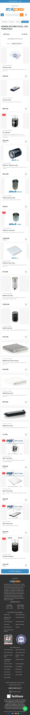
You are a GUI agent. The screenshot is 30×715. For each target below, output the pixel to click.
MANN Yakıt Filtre (7, 295)
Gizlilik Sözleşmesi (20, 617)
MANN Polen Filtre (7, 393)
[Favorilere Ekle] (26, 50)
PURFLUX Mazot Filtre (8, 198)
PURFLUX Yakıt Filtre (8, 230)
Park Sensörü (19, 672)
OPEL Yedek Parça (20, 652)
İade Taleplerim (7, 627)
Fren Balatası (19, 666)
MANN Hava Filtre (7, 425)
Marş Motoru (19, 669)
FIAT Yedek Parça (8, 652)
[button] (2, 14)
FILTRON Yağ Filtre (7, 556)
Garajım (17, 627)
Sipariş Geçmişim (20, 624)
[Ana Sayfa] (15, 9)
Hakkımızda (7, 614)
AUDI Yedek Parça (8, 649)
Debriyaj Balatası (20, 663)
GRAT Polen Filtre (7, 491)
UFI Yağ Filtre (6, 132)
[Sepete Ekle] (26, 76)
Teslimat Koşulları (8, 621)
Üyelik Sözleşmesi (20, 614)
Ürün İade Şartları (20, 621)
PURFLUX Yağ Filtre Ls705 (10, 165)
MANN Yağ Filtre (7, 328)
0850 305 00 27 (15, 688)
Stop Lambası (19, 674)
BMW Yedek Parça (20, 649)
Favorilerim (6, 624)
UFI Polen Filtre (6, 67)
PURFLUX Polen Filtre (8, 263)
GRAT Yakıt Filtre (7, 458)
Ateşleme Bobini (20, 659)
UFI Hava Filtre (6, 100)
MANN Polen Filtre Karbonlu (10, 360)
